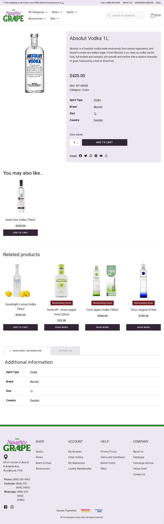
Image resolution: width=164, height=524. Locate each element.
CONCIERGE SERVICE (144, 3)
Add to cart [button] (20, 233)
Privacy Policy (109, 451)
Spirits (70, 12)
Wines (55, 12)
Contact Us (139, 474)
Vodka (85, 89)
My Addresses (76, 463)
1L (95, 113)
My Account (74, 451)
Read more (61, 327)
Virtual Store (140, 468)
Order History (75, 457)
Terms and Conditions (113, 457)
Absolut (98, 106)
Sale (52, 18)
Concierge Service (143, 463)
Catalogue (138, 457)
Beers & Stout (43, 463)
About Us (138, 451)
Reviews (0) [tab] (65, 351)
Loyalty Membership (79, 468)
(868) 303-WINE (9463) (23, 485)
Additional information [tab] (27, 351)
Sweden (98, 120)
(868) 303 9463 (21, 479)
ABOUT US (127, 3)
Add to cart (104, 142)
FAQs (158, 3)
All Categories (36, 12)
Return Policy (108, 463)
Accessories (36, 18)
